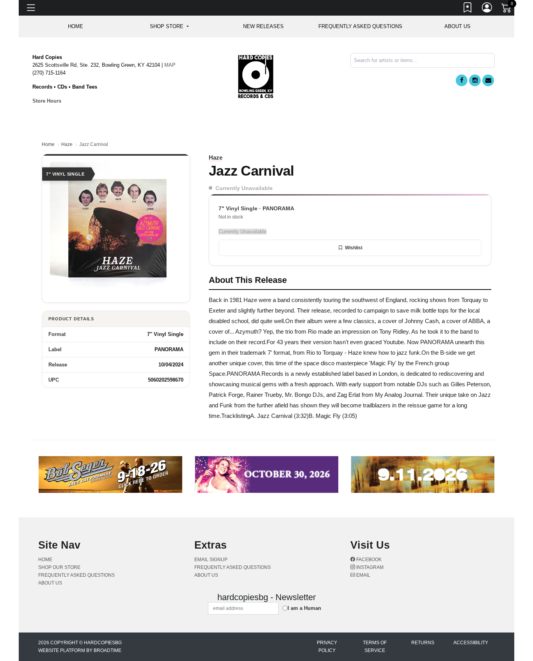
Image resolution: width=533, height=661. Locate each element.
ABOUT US (457, 26)
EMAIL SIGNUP (210, 559)
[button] (169, 27)
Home (48, 144)
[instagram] (474, 80)
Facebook (368, 559)
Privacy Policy (327, 646)
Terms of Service (375, 646)
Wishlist (353, 248)
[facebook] (461, 80)
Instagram (369, 567)
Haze (67, 144)
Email (362, 575)
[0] (506, 9)
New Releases (263, 26)
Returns (422, 642)
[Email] (488, 80)
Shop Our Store (59, 567)
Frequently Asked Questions (360, 26)
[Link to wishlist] (467, 9)
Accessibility (470, 642)
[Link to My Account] (487, 9)
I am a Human (304, 608)
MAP (170, 65)
